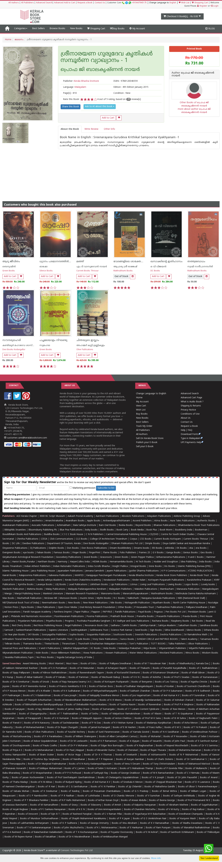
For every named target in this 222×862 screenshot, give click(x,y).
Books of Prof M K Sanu (147, 718)
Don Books (73, 548)
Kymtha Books (26, 584)
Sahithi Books (129, 625)
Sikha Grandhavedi (174, 630)
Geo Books (206, 552)
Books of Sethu (89, 713)
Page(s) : (70, 93)
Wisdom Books (210, 653)
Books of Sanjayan (15, 709)
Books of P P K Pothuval (68, 773)
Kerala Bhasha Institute (141, 575)
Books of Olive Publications (39, 732)
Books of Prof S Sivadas (176, 677)
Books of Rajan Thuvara (153, 750)
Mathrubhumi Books (123, 271)
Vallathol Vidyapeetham (75, 648)
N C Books (119, 598)
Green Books (8, 271)
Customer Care (127, 3)
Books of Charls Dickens (160, 759)
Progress (69, 621)
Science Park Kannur (121, 630)
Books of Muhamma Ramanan (185, 750)
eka (191, 548)
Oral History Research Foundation (97, 607)
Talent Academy (188, 639)
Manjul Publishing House (27, 593)
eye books (28, 552)
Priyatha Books (54, 621)
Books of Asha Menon (186, 723)
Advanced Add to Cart (64, 3)
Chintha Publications (27, 539)
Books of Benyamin (141, 682)
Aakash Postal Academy (81, 516)
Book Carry (122, 529)
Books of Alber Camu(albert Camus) (118, 736)
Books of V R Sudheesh (197, 691)
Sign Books (156, 630)
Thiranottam (68, 643)
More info (156, 858)
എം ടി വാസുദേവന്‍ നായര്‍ (91, 266)
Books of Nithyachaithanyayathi (100, 691)
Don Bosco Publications (94, 548)
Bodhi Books (107, 529)
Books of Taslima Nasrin (122, 704)
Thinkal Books (51, 643)
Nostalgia (213, 602)
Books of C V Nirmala (187, 773)
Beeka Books (126, 525)
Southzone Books (122, 634)
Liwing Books (175, 584)
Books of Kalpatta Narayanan (140, 805)
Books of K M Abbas (41, 782)
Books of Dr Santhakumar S (191, 759)
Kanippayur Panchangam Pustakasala (106, 575)
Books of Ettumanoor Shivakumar (161, 672)
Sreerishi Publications (146, 634)
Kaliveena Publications (60, 575)
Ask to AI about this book (99, 106)
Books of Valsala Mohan (15, 791)
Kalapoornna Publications (32, 575)
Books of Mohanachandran (30, 727)
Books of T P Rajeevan (100, 759)
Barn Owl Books (107, 525)
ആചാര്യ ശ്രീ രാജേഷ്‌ (125, 266)
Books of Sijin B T (50, 814)
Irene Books (155, 566)
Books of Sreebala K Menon (128, 782)
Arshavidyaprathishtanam (116, 520)
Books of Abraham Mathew (173, 805)
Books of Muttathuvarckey (16, 736)
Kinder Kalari (138, 580)
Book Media (137, 529)
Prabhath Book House (122, 616)
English (173, 3)
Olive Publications (84, 349)
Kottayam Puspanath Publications (166, 580)
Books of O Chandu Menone (118, 795)
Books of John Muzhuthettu (69, 827)
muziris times (87, 598)
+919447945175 (139, 3)
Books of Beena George (162, 800)
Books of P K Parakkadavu (48, 736)
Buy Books (118, 28)
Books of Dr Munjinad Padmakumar (47, 764)
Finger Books (79, 552)
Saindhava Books (209, 625)
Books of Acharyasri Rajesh (112, 668)
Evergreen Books (11, 552)
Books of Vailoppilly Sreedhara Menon (99, 695)
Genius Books (190, 552)
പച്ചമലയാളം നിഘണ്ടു (53, 340)
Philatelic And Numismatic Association (31, 616)
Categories (20, 28)
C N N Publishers (95, 534)
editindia (169, 548)
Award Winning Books (34, 663)
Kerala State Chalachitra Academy (83, 580)
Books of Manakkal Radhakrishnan (191, 827)
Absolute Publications (133, 516)
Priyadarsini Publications (30, 621)
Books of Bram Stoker (41, 754)
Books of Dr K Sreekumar (16, 682)
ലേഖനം (19, 39)
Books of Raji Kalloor (193, 809)
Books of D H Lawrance (197, 782)
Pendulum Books (197, 612)
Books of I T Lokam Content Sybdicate (138, 709)
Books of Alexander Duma (101, 750)
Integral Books (138, 566)
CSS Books (145, 539)
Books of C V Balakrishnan (37, 695)
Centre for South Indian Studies (178, 534)
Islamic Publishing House (15, 571)
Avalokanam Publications (15, 525)
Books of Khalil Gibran (193, 672)
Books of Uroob (40, 682)
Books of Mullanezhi (196, 768)
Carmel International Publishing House (126, 534)
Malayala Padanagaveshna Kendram (87, 589)
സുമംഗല (44, 345)
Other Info (109, 129)
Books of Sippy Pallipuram (16, 672)
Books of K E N (76, 809)
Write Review (91, 129)
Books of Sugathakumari (204, 805)
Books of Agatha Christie (194, 682)
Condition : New (121, 93)
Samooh (8, 630)
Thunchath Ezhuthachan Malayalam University (102, 643)
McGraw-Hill (50, 598)
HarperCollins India (80, 561)
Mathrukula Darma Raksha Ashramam (195, 593)
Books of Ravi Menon (173, 709)
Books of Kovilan (165, 686)
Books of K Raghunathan (139, 745)
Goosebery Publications (68, 557)
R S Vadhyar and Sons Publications (131, 621)
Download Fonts (189, 434)
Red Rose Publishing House (47, 625)
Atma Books (161, 520)
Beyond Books (143, 525)
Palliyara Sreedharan (196, 607)
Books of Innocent (28, 814)
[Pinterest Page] (26, 399)
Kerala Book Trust (199, 575)
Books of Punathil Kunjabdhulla (169, 668)
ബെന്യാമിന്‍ (9, 266)
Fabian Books (44, 552)
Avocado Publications (43, 525)
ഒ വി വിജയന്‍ (158, 266)
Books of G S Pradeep (136, 791)
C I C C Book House (72, 534)
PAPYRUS (107, 612)
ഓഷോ (43, 266)
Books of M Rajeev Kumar (18, 836)
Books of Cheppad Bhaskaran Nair (163, 782)
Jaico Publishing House (43, 571)
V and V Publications (49, 648)
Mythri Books (104, 598)
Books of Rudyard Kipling (68, 782)
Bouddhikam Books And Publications (21, 534)
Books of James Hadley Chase (73, 709)
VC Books (95, 648)
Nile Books (116, 602)
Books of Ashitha (151, 677)
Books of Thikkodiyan (208, 832)
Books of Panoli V (11, 723)
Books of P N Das (91, 723)
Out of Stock (121, 276)
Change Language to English (151, 393)
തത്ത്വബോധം (196, 261)
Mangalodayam (210, 589)
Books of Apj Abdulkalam (40, 709)
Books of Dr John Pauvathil (182, 777)
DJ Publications (38, 548)
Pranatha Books (145, 616)
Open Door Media (67, 607)
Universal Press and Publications (19, 648)
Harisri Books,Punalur (23, 561)
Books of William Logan (193, 791)
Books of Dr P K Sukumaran (168, 691)
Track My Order (144, 426)
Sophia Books (76, 634)
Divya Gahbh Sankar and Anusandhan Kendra (186, 543)
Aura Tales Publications (182, 520)
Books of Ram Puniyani (158, 827)
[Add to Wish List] (119, 117)
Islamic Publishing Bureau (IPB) (194, 566)
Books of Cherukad (127, 750)
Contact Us (100, 3)
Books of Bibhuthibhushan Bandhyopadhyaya (39, 704)
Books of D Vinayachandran (37, 773)
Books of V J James (74, 768)
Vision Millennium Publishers (66, 653)
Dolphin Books (56, 548)
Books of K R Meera (110, 700)
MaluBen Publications (145, 589)
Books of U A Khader (39, 691)
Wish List (185, 3)
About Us (185, 418)
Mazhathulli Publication (29, 598)
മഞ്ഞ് (80, 261)
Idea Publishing (188, 561)
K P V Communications (173, 571)
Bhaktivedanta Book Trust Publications (199, 525)
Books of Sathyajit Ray (96, 773)
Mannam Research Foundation (82, 593)
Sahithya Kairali (147, 625)
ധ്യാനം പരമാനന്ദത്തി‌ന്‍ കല (56, 261)
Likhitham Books (99, 584)
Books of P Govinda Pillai (169, 768)
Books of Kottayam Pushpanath (111, 682)
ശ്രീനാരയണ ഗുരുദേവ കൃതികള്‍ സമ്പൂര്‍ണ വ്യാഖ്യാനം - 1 (107, 57)
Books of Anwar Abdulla (133, 800)
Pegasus (158, 612)
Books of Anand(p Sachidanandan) (142, 700)
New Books (76, 28)
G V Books (158, 552)
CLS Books (81, 539)
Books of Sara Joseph (65, 695)
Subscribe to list (106, 488)
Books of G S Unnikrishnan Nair (149, 818)
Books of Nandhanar (74, 759)
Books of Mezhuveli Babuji (105, 677)
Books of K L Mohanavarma (101, 827)
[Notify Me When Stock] (132, 276)
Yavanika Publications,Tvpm (19, 657)
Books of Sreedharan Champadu (185, 814)
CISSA (44, 539)
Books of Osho (88, 663)
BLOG (211, 28)
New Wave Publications (95, 602)
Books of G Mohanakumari (39, 750)
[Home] (7, 29)
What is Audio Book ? (192, 401)
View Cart (141, 405)
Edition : (130, 87)
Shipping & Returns (191, 405)
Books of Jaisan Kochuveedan (28, 777)
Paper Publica (81, 612)
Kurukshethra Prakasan (199, 580)
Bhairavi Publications (165, 525)
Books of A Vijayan (129, 741)
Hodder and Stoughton (166, 561)
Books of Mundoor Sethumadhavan (39, 818)
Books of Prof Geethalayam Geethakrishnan (71, 777)
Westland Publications (171, 653)
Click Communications (61, 539)
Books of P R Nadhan (62, 795)
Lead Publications (78, 584)
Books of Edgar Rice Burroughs (107, 745)
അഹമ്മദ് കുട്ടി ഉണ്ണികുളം (90, 345)
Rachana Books (160, 621)
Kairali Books (9, 575)
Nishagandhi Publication (137, 602)
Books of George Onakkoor (125, 773)
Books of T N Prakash (195, 727)
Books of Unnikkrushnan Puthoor (200, 732)
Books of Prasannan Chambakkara (101, 791)
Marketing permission (83, 488)
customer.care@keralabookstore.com (26, 438)
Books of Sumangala (103, 709)
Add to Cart (108, 118)
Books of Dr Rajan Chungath (62, 727)
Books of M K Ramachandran (158, 773)
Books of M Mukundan (82, 668)
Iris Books (169, 566)
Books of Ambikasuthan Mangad (110, 836)
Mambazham (167, 589)
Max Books (8, 598)
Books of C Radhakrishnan (203, 668)
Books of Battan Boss (101, 686)
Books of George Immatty (94, 823)
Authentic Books (206, 520)
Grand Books (91, 557)
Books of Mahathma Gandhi (159, 786)
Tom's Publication (138, 643)
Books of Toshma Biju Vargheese (41, 759)
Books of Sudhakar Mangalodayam (134, 686)
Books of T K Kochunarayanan (81, 832)
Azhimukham (64, 525)
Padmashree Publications (170, 607)
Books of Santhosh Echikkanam (177, 832)
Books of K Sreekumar (45, 791)
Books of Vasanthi (152, 741)
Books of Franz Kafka (150, 727)
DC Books (155, 271)
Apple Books (93, 520)
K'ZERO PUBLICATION (200, 571)
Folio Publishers (128, 552)
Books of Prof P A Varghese (179, 704)
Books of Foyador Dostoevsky (116, 832)
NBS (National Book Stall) (191, 598)
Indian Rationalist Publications (69, 566)
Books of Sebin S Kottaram (102, 768)
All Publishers (27, 3)
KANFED (79, 575)
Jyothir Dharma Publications (144, 571)
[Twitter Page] (17, 399)
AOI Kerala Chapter (26, 516)
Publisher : (81, 81)
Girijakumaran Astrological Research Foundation (27, 557)
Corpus (133, 539)
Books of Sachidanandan (65, 723)
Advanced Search (44, 3)
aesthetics (37, 520)
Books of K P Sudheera (64, 823)
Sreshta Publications (171, 634)
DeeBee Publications (33, 543)
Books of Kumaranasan (204, 677)
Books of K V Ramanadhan (154, 823)
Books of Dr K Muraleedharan (74, 836)
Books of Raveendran (149, 704)
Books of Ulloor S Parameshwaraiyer (197, 786)
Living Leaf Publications (152, 584)
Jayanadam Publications (70, 571)
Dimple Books (152, 543)
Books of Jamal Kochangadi (95, 727)
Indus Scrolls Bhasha (99, 566)
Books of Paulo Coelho (45, 745)
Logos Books (191, 584)
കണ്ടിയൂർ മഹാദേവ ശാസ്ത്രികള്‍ (21, 345)
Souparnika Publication (99, 634)
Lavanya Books (44, 584)
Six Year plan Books (14, 634)
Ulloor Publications (198, 643)
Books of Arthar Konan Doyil (103, 800)
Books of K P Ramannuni (103, 741)
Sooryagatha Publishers (54, 634)
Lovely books (208, 584)
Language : (74, 87)
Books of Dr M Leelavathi (73, 741)
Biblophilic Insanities (15, 529)
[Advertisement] (111, 172)
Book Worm (166, 529)
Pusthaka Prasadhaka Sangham (93, 621)
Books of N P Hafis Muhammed (68, 800)
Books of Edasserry (90, 805)
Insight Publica (120, 566)
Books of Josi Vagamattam (136, 695)
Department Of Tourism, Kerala (64, 543)
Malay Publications (55, 589)
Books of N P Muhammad (183, 754)
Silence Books (46, 271)
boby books (91, 529)
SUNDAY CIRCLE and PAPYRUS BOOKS (157, 639)
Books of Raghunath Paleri (203, 718)
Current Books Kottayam (167, 539)
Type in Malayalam (191, 438)
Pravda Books (190, 616)
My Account (138, 28)
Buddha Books (52, 534)
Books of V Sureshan (148, 795)
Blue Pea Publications (71, 529)
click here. (73, 503)
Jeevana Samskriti (94, 571)
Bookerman (201, 529)
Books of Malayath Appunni (87, 718)
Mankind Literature (53, 593)
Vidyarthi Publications (200, 648)
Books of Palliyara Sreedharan (115, 663)
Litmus (133, 584)
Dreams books (141, 548)
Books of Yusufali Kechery (71, 732)
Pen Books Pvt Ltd (175, 612)
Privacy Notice (188, 410)
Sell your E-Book (144, 446)
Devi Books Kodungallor (13, 349)
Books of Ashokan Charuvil (178, 700)
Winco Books (192, 653)
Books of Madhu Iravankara (187, 823)
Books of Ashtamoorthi (153, 754)
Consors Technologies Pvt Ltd (76, 850)
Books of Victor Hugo (69, 754)
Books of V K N (131, 677)
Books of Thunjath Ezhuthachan (34, 700)
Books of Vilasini (152, 713)
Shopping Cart (201, 3)
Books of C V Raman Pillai (108, 814)
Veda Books (109, 648)
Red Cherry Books (21, 625)
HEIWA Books (99, 561)
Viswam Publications (116, 653)
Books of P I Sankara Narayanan (48, 809)
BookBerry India (183, 529)
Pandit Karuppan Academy (37, 612)
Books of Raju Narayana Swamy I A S (71, 682)
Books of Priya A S (12, 750)
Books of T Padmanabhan (64, 713)
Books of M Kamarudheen (44, 805)
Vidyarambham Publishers (172, 648)
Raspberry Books (180, 621)
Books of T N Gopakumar (178, 713)
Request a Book (85, 3)
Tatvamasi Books (209, 639)
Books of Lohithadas (88, 795)
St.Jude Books (82, 639)
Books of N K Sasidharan (165, 732)
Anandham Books (75, 520)
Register (203, 6)
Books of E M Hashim (124, 727)
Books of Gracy (69, 805)
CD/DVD (153, 534)
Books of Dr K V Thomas (98, 754)
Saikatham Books (187, 625)
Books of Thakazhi (140, 668)
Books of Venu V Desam (127, 764)
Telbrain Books (12, 643)
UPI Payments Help (191, 442)
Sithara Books (211, 630)
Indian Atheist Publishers (37, 566)
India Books (205, 561)
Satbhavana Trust (99, 630)
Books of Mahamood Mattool (194, 764)
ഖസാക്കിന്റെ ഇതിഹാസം (166, 261)
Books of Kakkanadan (208, 704)
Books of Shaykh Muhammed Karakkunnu (83, 818)
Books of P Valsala (56, 677)
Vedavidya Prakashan (129, 648)
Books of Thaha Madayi (15, 782)
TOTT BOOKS (158, 643)
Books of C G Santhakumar (73, 786)
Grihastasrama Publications (170, 557)
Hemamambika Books (121, 561)
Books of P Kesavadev (175, 736)
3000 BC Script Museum (52, 516)
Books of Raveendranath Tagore (86, 672)
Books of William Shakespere (80, 736)
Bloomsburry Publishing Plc (42, 529)
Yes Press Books (45, 657)
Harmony (62, 561)
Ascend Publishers (142, 520)
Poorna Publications (97, 616)
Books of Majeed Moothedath (172, 745)
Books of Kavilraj (70, 791)
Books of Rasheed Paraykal (76, 814)
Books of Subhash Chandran (135, 691)
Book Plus (151, 529)
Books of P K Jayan (119, 818)
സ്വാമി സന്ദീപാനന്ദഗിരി (200, 266)
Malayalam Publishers (120, 589)
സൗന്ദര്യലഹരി (11, 340)
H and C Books (196, 557)
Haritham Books (46, 561)
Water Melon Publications (143, 653)
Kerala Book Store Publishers (171, 575)
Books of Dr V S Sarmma (204, 745)
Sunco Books (127, 639)
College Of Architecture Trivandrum (108, 539)
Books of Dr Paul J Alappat (70, 750)
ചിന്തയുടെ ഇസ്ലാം (87, 340)
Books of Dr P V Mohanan (74, 745)
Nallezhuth (133, 598)
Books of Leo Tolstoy (166, 682)
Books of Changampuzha (32, 713)
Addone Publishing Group (187, 516)
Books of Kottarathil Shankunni (123, 672)
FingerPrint (94, 552)
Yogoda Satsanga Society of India (74, 657)
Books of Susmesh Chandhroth (193, 686)
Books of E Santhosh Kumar (202, 741)
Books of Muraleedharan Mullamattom (75, 700)
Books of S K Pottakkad (54, 668)
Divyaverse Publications (14, 548)
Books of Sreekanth (126, 754)
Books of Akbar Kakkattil (29, 677)
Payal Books (144, 612)
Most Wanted (56, 663)
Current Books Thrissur (87, 271)
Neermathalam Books (53, 602)
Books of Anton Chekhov (118, 718)
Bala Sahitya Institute (84, 525)
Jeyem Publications (117, 571)
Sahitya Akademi (167, 625)
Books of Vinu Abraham (124, 823)
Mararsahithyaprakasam (135, 593)
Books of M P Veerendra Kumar (29, 686)
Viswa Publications (93, 653)
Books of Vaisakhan (45, 836)
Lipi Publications (119, 584)
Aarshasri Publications (107, 516)
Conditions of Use (190, 414)
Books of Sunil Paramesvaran (104, 732)
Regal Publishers (73, 625)
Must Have (72, 663)
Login (215, 6)
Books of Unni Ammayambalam (104, 809)
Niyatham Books (161, 602)
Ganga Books (173, 552)
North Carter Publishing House (189, 602)
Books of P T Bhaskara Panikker (31, 800)
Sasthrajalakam (79, 630)
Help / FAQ (186, 430)
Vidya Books (149, 648)
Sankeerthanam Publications (31, 630)
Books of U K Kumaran (56, 718)
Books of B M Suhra (175, 718)
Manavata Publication (188, 589)
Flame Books (110, 552)
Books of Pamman (78, 677)
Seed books (141, 630)
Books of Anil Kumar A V (166, 695)
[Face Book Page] (8, 399)
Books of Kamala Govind (135, 732)
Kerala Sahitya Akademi (49, 580)
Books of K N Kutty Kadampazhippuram (90, 764)
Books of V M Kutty (168, 809)
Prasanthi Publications (168, 616)
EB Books (157, 548)
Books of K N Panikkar (103, 786)
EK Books (181, 548)
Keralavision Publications (117, 580)
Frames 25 (144, 552)
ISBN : (125, 81)
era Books (201, 548)
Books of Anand (208, 777)
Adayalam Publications (159, 516)
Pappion (95, 612)
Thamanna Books (32, 643)
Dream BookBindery (120, 548)
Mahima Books (35, 589)
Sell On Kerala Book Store (149, 438)
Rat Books (197, 621)
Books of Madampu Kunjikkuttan (153, 723)
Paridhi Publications (125, 612)
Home (8, 39)
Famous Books (62, 552)
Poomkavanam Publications (69, 616)
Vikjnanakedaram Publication (17, 653)
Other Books (125, 607)
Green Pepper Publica (142, 557)
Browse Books (57, 28)
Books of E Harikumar (131, 827)
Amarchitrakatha (54, 520)
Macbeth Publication (13, 589)
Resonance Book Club (96, 625)
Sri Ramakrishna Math (195, 634)
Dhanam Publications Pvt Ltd (126, 543)
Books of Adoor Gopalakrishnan (40, 741)
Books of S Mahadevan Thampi (136, 768)
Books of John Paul (174, 741)
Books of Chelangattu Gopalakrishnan (118, 777)
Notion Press (11, 607)
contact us (174, 499)
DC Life (16, 543)
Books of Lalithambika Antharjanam (29, 823)
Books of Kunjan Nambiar (130, 759)
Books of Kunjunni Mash (182, 818)
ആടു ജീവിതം (11, 261)
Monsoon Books (68, 598)
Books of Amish (112, 805)
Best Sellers (38, 28)
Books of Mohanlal (150, 736)
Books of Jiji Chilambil (129, 786)
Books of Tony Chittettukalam (159, 764)
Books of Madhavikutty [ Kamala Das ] (189, 663)
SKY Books (33, 634)
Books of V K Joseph (153, 777)
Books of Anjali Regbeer (15, 809)
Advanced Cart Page (191, 397)
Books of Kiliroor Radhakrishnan (50, 672)
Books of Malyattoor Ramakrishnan (120, 713)
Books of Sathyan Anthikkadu (179, 795)
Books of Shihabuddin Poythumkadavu (86, 704)
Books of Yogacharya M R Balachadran (145, 814)
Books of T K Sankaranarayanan (34, 827)
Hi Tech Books (143, 561)
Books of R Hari (46, 786)
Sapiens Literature (58, 630)
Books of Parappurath (29, 718)
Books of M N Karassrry (37, 723)
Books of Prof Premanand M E (193, 800)
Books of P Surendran (193, 695)
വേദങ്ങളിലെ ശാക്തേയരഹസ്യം (133, 261)
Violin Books (41, 653)
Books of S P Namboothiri (33, 795)
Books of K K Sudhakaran (66, 691)
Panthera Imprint (63, 612)
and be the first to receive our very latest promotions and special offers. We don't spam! (77, 482)
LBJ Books (60, 584)
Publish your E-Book (146, 442)
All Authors (13, 3)
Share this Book (70, 106)
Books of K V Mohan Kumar (118, 723)
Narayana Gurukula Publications (158, 598)
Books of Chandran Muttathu (140, 809)
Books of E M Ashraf (147, 832)
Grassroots (106, 557)
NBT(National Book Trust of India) (20, 602)
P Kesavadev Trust (144, 607)
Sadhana (115, 625)
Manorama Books (110, 593)
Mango (8, 593)
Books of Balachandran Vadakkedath (43, 832)
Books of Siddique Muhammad (45, 768)
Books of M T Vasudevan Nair (150, 663)
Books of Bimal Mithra (164, 791)
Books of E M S (172, 727)
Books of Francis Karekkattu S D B (67, 686)
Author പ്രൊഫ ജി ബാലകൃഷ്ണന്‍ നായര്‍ (193, 74)
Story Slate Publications (105, 639)
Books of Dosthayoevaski (16, 745)
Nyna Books (27, 607)
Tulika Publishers (177, 643)
